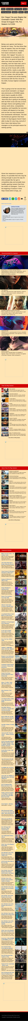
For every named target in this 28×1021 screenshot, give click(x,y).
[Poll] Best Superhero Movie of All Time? (10, 310)
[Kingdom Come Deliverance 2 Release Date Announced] (21, 659)
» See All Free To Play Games (14, 437)
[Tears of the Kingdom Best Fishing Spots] (21, 915)
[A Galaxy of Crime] (21, 727)
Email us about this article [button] (6, 203)
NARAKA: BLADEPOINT (14, 471)
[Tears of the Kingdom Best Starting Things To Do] (21, 855)
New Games (10, 9)
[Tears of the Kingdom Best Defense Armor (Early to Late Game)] (21, 873)
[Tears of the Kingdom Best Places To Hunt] (21, 907)
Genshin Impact (12, 408)
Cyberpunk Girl (4, 330)
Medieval (14, 12)
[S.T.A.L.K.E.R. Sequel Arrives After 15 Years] (21, 633)
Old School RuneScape (14, 476)
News (24, 9)
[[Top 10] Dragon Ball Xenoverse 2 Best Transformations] (21, 830)
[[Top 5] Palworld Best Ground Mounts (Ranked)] (21, 950)
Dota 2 (10, 423)
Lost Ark (10, 428)
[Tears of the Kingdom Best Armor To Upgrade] (21, 924)
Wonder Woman (5, 351)
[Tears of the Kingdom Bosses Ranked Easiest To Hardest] (21, 881)
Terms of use (16, 1015)
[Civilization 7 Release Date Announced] (21, 667)
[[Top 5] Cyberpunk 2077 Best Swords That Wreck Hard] (21, 975)
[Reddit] (19, 199)
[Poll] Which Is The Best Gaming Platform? (11, 269)
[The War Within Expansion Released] (21, 719)
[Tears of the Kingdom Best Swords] (21, 898)
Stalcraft (10, 500)
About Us (6, 1015)
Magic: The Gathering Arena (14, 432)
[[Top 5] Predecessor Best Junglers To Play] (21, 958)
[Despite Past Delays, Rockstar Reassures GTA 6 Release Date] (21, 676)
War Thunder (11, 510)
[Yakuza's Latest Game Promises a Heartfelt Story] (21, 608)
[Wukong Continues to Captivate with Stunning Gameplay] (21, 710)
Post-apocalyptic (6, 12)
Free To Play (18, 9)
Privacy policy (11, 1015)
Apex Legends (12, 388)
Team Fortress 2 (12, 505)
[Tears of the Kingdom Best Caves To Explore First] (21, 932)
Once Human (12, 485)
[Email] (22, 199)
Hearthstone (11, 413)
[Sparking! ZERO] (21, 590)
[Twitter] (16, 199)
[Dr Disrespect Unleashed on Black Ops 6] (21, 573)
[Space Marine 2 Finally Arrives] (21, 616)
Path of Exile (11, 490)
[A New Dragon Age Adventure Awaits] (21, 702)
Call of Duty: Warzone (13, 393)
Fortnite (10, 403)
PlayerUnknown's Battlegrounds (15, 495)
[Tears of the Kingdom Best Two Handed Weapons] (21, 890)
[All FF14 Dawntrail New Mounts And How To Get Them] (21, 787)
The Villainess (4, 290)
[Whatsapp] (13, 199)
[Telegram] (10, 199)
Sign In (24, 3)
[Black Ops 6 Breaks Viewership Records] (21, 565)
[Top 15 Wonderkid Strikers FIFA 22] (21, 838)
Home (3, 9)
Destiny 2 (11, 481)
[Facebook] (4, 199)
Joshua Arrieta (5, 37)
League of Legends (13, 418)
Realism (21, 12)
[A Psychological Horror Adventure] (21, 625)
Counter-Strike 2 (12, 398)
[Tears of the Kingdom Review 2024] (21, 847)
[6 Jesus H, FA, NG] (21, 761)
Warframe (11, 515)
